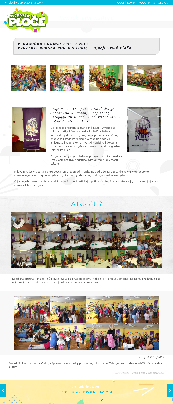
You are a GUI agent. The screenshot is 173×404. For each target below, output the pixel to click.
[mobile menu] (167, 13)
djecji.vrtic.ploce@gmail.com (25, 2)
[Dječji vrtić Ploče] (25, 20)
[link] (29, 130)
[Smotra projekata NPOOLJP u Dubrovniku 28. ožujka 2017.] (170, 390)
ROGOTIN (145, 2)
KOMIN (131, 2)
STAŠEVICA (160, 2)
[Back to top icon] (156, 397)
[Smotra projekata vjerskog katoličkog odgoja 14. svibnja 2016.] (3, 390)
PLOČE (120, 2)
